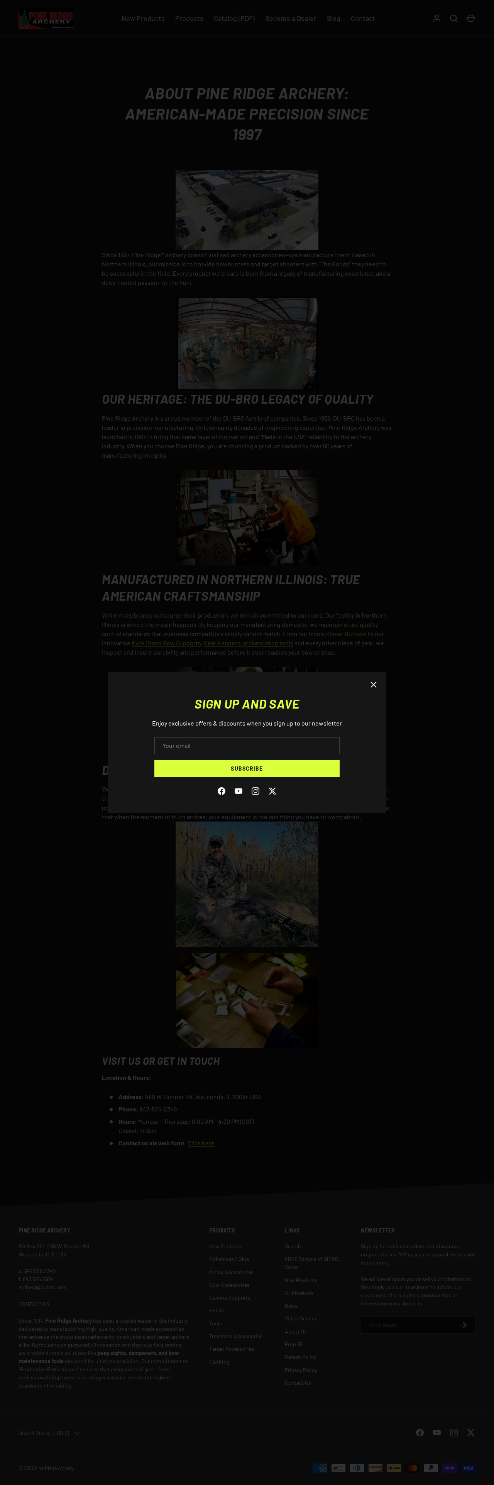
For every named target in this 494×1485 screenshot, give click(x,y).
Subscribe (247, 768)
